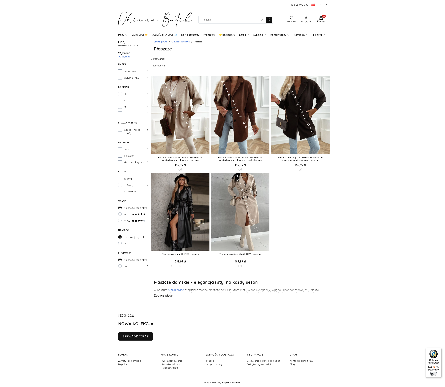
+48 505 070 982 (299, 4)
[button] (269, 20)
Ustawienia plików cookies (262, 360)
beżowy (128, 185)
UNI (126, 94)
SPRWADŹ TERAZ (136, 336)
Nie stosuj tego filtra (135, 207)
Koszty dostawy (213, 364)
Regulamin (124, 364)
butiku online (176, 290)
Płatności (209, 360)
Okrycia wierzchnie (181, 41)
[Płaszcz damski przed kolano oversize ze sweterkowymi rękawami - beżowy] (180, 115)
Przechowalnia (169, 367)
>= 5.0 (127, 214)
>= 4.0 (127, 220)
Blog (292, 364)
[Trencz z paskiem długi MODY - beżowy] (240, 212)
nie (125, 243)
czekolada (130, 191)
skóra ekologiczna (134, 162)
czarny (128, 178)
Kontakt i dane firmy (301, 360)
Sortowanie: (158, 58)
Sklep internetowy (221, 382)
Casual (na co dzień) (132, 131)
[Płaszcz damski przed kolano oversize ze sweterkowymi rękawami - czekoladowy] (240, 115)
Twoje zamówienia (171, 360)
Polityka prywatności (259, 364)
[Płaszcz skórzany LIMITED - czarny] (180, 212)
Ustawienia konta (171, 364)
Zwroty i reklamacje (129, 360)
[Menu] (439, 350)
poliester (129, 155)
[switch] (433, 374)
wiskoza (128, 149)
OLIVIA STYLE (131, 77)
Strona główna (160, 41)
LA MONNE (130, 71)
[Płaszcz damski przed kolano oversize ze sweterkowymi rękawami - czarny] (300, 115)
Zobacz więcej (163, 295)
